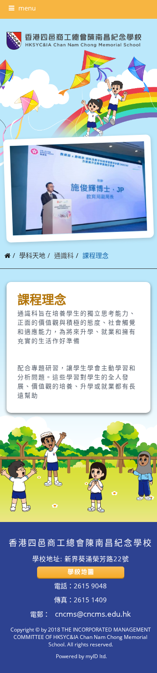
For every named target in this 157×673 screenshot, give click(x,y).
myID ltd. (96, 655)
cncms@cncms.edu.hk (92, 614)
